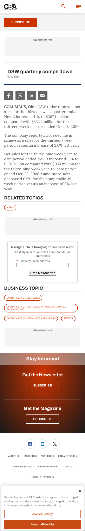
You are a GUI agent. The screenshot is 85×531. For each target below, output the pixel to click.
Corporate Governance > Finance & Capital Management (36, 308)
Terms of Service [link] (22, 466)
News (10, 207)
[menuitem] (8, 95)
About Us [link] (14, 455)
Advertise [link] (47, 455)
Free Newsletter (42, 273)
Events (68, 318)
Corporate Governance (23, 297)
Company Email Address (33, 261)
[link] (8, 95)
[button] (78, 6)
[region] (42, 508)
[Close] (80, 491)
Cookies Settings (43, 477)
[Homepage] (10, 7)
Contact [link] (68, 466)
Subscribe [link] (30, 455)
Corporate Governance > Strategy (31, 318)
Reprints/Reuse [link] (48, 466)
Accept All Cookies (42, 524)
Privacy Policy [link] (67, 455)
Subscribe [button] (42, 385)
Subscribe (20, 22)
